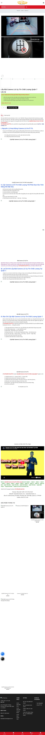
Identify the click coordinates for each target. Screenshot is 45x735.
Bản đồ (22, 734)
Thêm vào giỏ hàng (12, 107)
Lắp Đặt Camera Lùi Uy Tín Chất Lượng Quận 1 (37, 520)
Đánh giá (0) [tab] (7, 115)
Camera (22, 10)
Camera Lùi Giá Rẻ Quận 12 (22, 593)
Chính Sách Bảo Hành (18, 705)
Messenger (40, 734)
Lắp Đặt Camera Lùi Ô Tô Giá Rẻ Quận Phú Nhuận (7, 688)
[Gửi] (26, 7)
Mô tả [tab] (2, 115)
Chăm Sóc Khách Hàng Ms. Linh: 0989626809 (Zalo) (28, 714)
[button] (1, 2)
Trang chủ (18, 10)
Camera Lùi (26, 10)
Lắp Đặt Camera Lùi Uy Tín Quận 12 (7, 594)
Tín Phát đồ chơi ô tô (19, 489)
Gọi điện (4, 734)
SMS (13, 734)
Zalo (31, 734)
